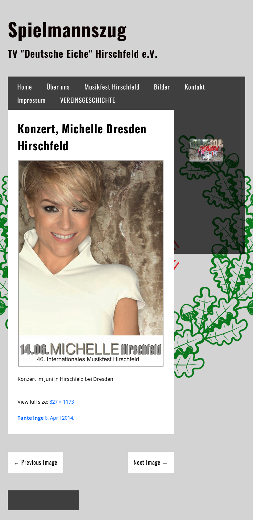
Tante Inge (31, 417)
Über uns (58, 86)
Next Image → (151, 462)
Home (24, 86)
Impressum (31, 100)
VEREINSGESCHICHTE (87, 100)
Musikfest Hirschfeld (112, 86)
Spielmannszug (67, 29)
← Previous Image (35, 462)
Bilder (162, 86)
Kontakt (195, 86)
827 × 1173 (61, 401)
